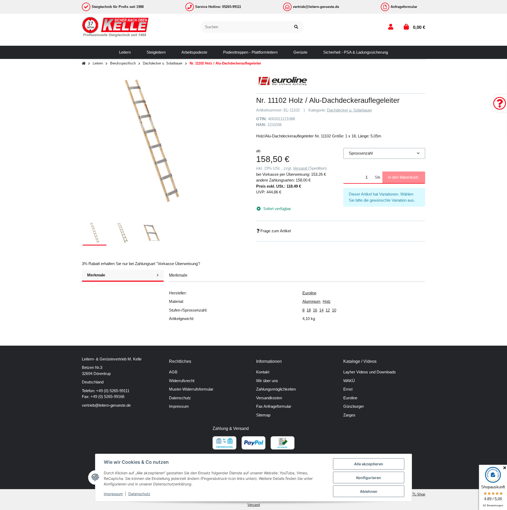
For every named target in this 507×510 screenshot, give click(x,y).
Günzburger (353, 406)
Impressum (179, 406)
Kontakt (262, 372)
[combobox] (384, 153)
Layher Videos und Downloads (369, 372)
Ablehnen (368, 491)
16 (315, 310)
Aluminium (311, 301)
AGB (173, 372)
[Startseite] (84, 63)
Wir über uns (267, 380)
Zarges (349, 415)
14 (321, 310)
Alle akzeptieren (368, 464)
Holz (327, 301)
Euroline (309, 293)
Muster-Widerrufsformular (191, 389)
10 (334, 310)
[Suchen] (296, 27)
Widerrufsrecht (181, 380)
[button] (390, 26)
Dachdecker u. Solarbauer (349, 110)
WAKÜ (349, 380)
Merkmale (96, 275)
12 (328, 310)
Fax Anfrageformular (273, 406)
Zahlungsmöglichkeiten (276, 389)
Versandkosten (269, 398)
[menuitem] (125, 52)
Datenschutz (180, 398)
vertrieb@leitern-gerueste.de (106, 405)
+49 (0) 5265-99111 (112, 390)
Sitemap (263, 415)
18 (309, 310)
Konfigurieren (368, 477)
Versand (300, 168)
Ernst (348, 389)
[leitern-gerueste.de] (115, 26)
